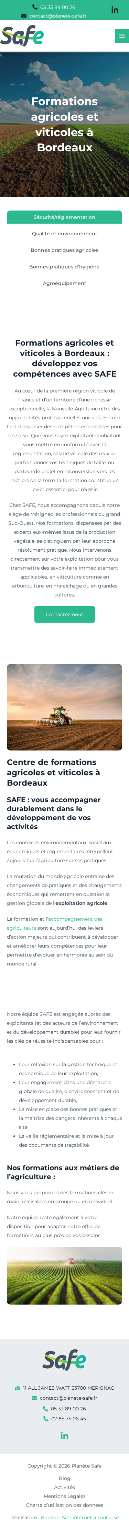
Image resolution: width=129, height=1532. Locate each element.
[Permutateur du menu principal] (122, 36)
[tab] (64, 217)
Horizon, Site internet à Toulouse (80, 1517)
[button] (53, 7)
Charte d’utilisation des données (64, 1505)
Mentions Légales (65, 1496)
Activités (64, 1487)
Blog (65, 1478)
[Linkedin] (64, 1436)
